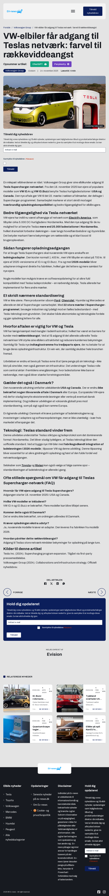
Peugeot (10, 829)
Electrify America (80, 217)
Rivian (39, 465)
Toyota (26, 465)
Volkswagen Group (22, 27)
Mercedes (11, 812)
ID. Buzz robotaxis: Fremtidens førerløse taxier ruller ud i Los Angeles (41, 703)
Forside (6, 27)
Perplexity (60, 64)
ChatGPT (37, 64)
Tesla (9, 794)
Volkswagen (12, 806)
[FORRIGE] (7, 592)
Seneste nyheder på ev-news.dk (42, 796)
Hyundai (10, 823)
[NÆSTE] (102, 592)
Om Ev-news (40, 805)
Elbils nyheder (12, 785)
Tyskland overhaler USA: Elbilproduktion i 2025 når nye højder (94, 702)
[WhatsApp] (64, 584)
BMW (9, 818)
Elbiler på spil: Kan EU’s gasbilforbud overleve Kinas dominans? (94, 732)
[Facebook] (45, 584)
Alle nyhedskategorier (15, 837)
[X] (51, 584)
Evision (54, 654)
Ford (57, 300)
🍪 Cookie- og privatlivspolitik (41, 812)
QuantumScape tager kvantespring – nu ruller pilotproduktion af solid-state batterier (41, 735)
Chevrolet (68, 300)
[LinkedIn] (58, 584)
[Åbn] (73, 11)
